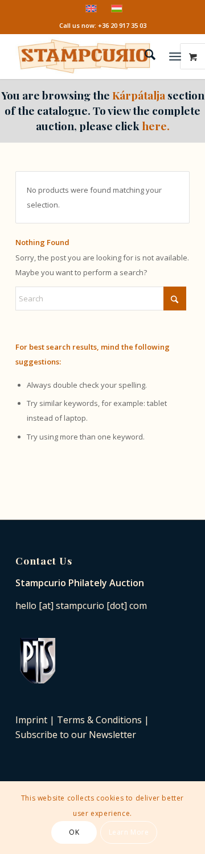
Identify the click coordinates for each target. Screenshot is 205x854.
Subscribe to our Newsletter (75, 734)
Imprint (31, 720)
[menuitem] (144, 56)
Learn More (129, 832)
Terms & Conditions (99, 720)
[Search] (144, 56)
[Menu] (175, 56)
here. (156, 125)
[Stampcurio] (85, 56)
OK (74, 832)
